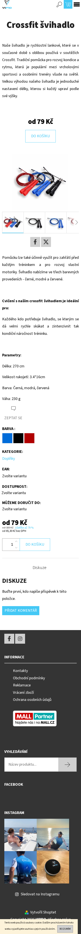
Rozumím (65, 929)
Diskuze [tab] (39, 567)
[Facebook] (35, 242)
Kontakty (20, 670)
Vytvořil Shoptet (43, 912)
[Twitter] (46, 242)
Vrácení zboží (23, 692)
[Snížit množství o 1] (16, 548)
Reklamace (22, 685)
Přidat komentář (21, 610)
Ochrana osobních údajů (32, 699)
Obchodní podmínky (29, 678)
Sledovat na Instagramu (40, 894)
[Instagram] (20, 639)
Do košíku (40, 136)
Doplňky (8, 458)
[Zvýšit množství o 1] (16, 542)
